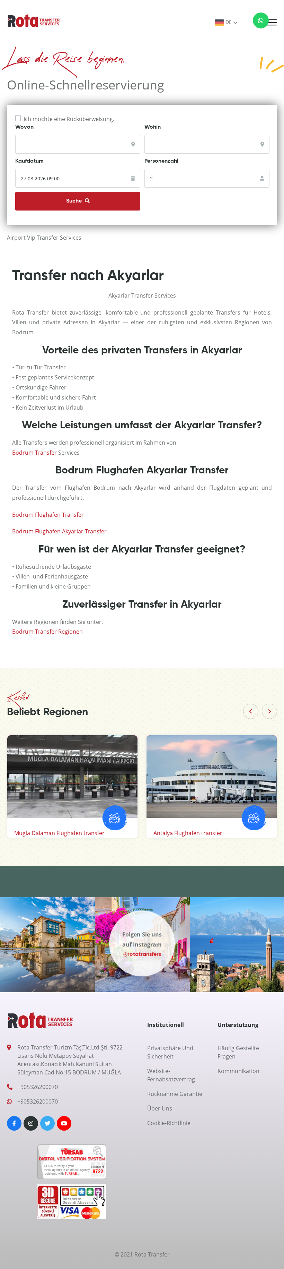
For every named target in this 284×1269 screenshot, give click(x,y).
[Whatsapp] (256, 22)
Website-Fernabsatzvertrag (171, 1075)
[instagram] (31, 1123)
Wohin (152, 127)
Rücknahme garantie (174, 1094)
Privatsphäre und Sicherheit (170, 1052)
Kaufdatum (29, 161)
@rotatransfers (142, 954)
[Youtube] (64, 1123)
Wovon (24, 127)
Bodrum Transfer (34, 452)
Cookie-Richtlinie (168, 1123)
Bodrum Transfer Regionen (47, 631)
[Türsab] (71, 1164)
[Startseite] (34, 20)
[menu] (272, 22)
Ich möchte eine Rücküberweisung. (69, 119)
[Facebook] (14, 1123)
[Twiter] (47, 1123)
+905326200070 (37, 1087)
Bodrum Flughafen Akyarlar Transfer (59, 531)
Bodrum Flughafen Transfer (48, 514)
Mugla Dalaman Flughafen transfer (59, 833)
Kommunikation (238, 1071)
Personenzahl (161, 161)
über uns (159, 1108)
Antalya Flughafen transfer (187, 833)
